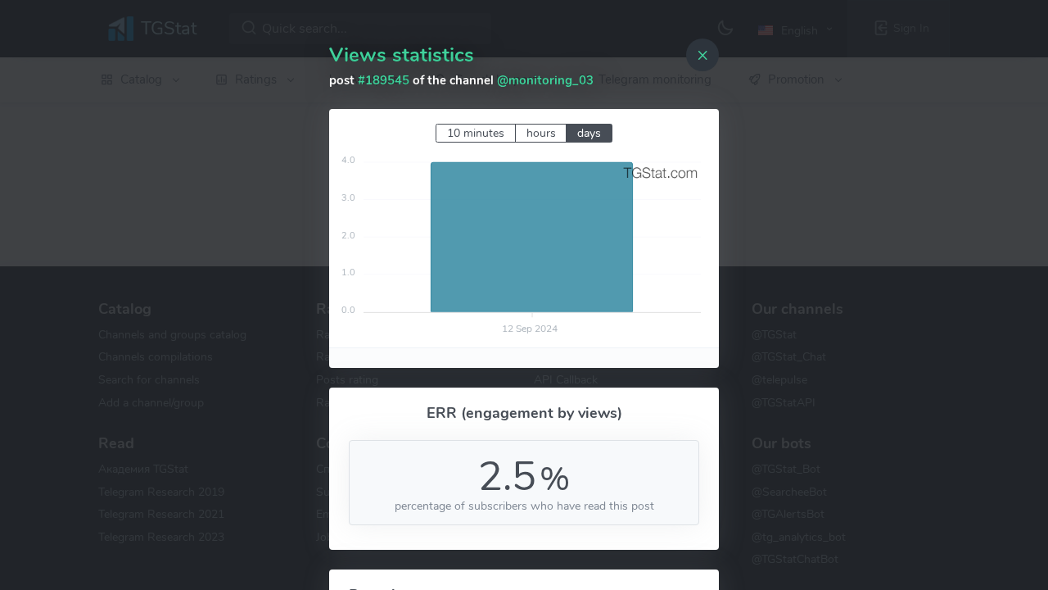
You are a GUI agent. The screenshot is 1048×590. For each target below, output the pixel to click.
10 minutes (475, 133)
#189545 (383, 80)
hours (541, 133)
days (589, 133)
